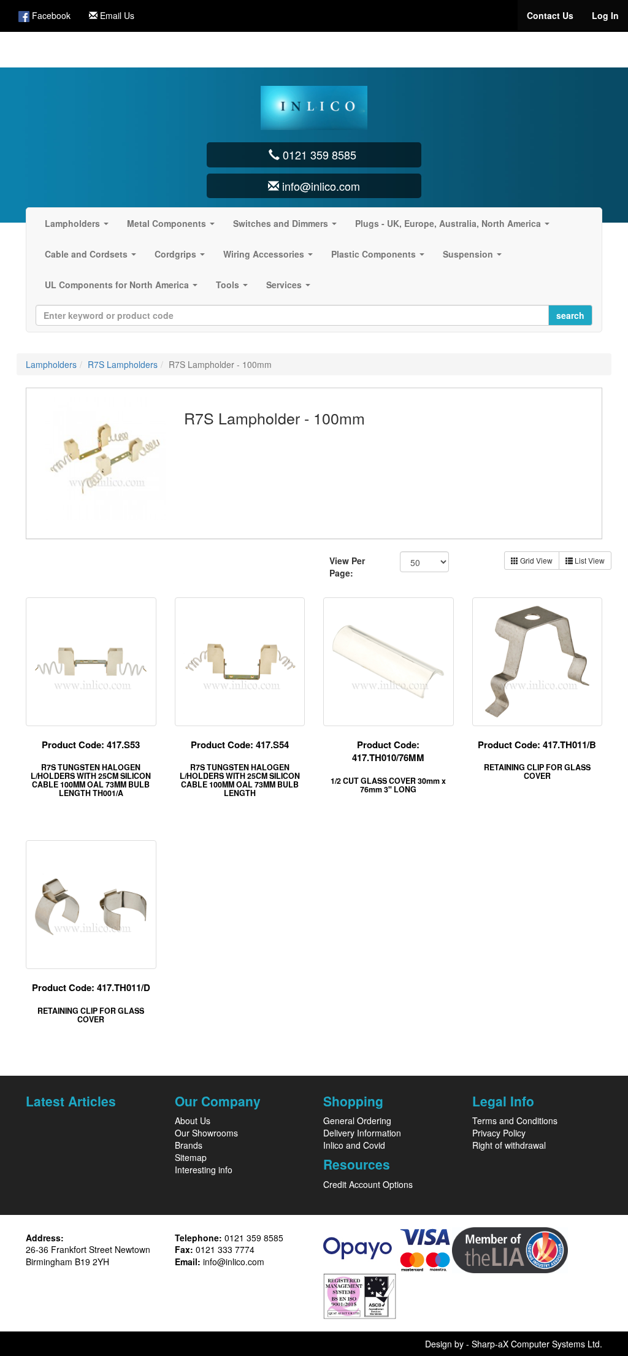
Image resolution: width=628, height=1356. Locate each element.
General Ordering (357, 1120)
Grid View (535, 560)
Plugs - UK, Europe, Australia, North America (454, 227)
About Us (192, 1120)
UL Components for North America (123, 288)
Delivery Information (362, 1133)
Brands (188, 1145)
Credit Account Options (368, 1184)
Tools (234, 288)
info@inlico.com (233, 1261)
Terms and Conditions (514, 1120)
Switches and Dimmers (287, 227)
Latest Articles (71, 1101)
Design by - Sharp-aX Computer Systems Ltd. (513, 1344)
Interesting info (203, 1169)
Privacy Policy (499, 1133)
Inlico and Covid (354, 1145)
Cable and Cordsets (93, 257)
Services (290, 288)
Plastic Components (380, 257)
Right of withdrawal (509, 1145)
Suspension (475, 257)
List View (589, 560)
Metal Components (173, 227)
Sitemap (191, 1157)
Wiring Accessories (270, 257)
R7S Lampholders (123, 364)
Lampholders (79, 227)
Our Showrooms (206, 1133)
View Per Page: (347, 566)
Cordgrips (182, 257)
